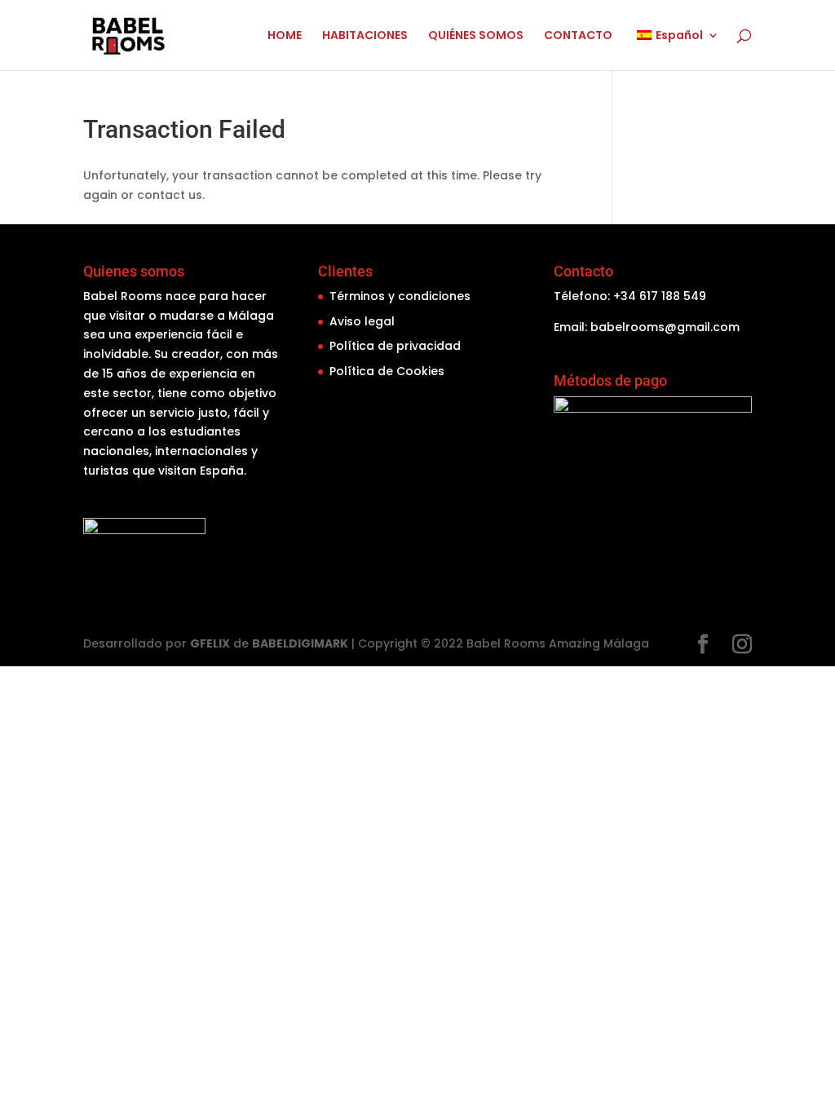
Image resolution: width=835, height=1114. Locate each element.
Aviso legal (362, 321)
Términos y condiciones (400, 296)
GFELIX (210, 643)
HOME (284, 36)
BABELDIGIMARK (300, 643)
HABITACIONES (365, 36)
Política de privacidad (395, 346)
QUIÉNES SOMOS (476, 36)
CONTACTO (578, 36)
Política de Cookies (386, 371)
